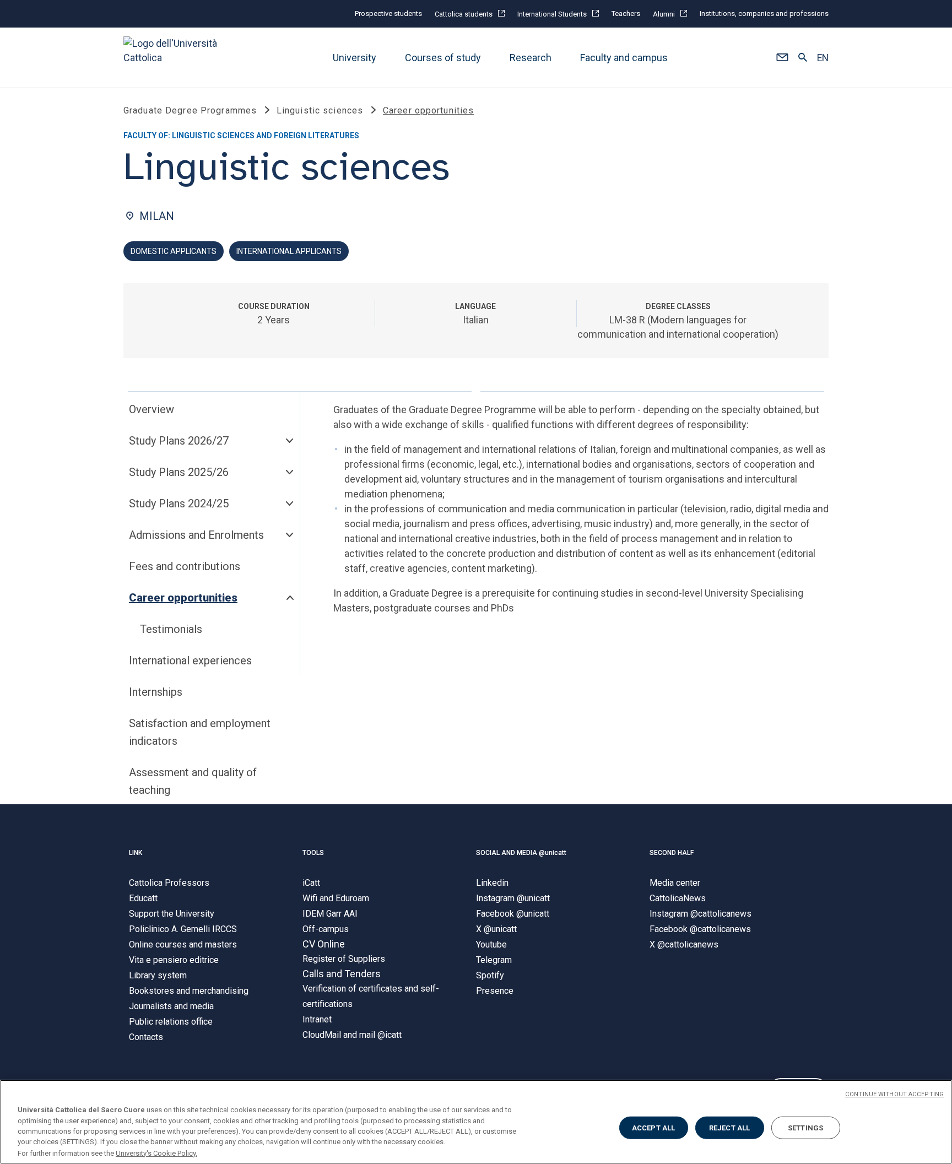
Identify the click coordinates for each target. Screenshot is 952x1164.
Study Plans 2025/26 (179, 472)
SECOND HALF (672, 853)
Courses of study (443, 57)
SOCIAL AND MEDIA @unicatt (521, 853)
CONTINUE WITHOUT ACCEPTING (894, 1094)
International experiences (190, 660)
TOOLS (313, 853)
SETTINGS (805, 1128)
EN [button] (823, 57)
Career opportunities (183, 597)
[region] (476, 1122)
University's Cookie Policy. (156, 1153)
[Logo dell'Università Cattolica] (175, 57)
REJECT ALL (729, 1128)
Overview (151, 409)
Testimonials (171, 629)
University (354, 57)
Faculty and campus (624, 57)
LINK (135, 853)
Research (530, 57)
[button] (782, 58)
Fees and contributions (184, 566)
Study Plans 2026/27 (179, 440)
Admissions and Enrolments (196, 535)
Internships (155, 692)
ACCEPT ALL (653, 1128)
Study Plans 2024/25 (179, 503)
